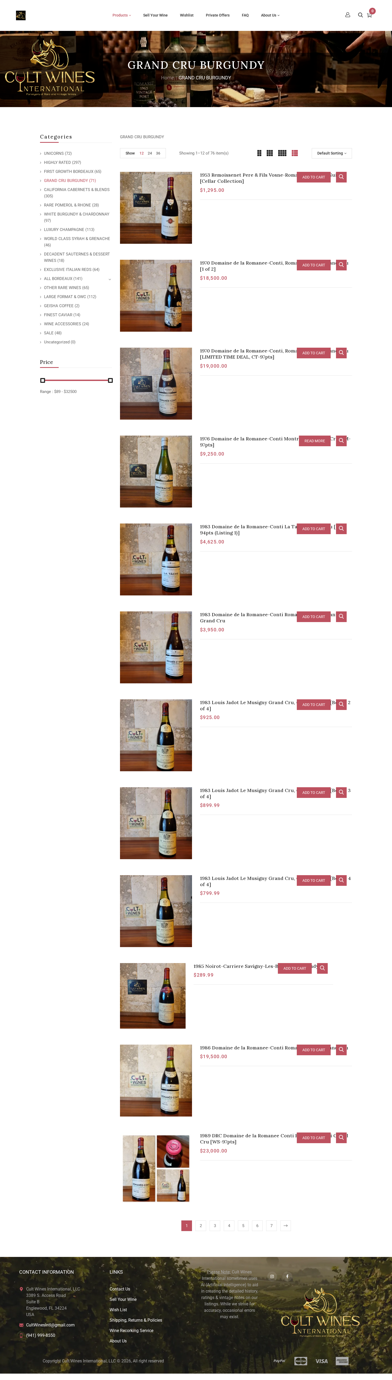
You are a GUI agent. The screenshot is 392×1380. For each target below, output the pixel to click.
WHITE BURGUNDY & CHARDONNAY (76, 214)
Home (167, 77)
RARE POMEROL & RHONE (67, 205)
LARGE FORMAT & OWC (65, 296)
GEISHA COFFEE (59, 305)
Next (285, 1225)
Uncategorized (57, 342)
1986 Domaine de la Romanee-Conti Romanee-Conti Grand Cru (274, 1048)
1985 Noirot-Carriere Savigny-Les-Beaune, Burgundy (256, 966)
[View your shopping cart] (369, 16)
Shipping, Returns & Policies (136, 1320)
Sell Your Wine (123, 1299)
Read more (315, 441)
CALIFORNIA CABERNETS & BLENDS (77, 189)
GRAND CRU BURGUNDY (66, 180)
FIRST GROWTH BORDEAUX (68, 171)
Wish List (118, 1309)
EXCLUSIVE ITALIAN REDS (67, 269)
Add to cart (313, 177)
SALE (49, 333)
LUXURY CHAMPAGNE (64, 229)
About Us (118, 1341)
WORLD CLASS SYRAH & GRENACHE (77, 238)
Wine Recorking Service (131, 1330)
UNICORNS (54, 153)
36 (158, 153)
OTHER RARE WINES (62, 287)
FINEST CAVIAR (58, 314)
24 (150, 153)
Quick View (341, 177)
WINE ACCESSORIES (62, 324)
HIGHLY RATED (57, 162)
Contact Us (120, 1289)
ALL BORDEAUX (58, 278)
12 (141, 153)
